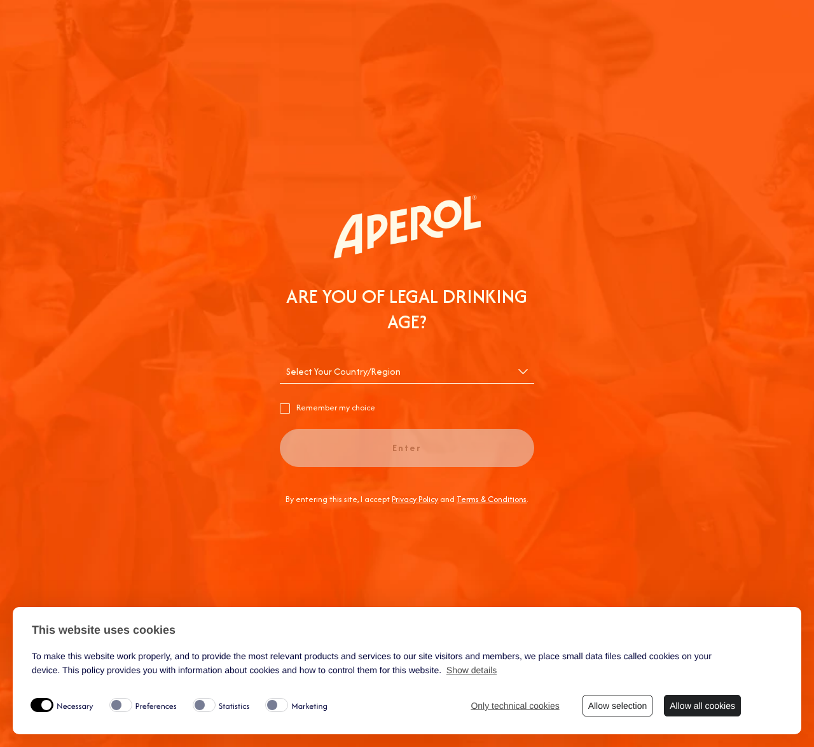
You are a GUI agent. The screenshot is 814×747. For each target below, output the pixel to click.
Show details (471, 670)
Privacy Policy (415, 499)
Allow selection (617, 706)
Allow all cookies (702, 706)
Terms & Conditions (492, 499)
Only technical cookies (515, 706)
